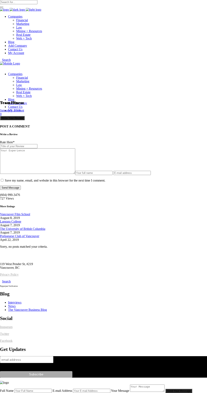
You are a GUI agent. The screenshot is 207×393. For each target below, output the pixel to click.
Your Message (120, 390)
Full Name (7, 390)
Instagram (6, 327)
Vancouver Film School (15, 214)
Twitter (4, 334)
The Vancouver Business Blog (27, 309)
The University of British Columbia (22, 228)
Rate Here (7, 142)
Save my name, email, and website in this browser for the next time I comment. (55, 180)
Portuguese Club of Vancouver (19, 236)
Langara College (10, 221)
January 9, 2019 (10, 110)
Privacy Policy (9, 274)
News (12, 306)
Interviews (14, 302)
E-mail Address (62, 390)
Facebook (6, 340)
